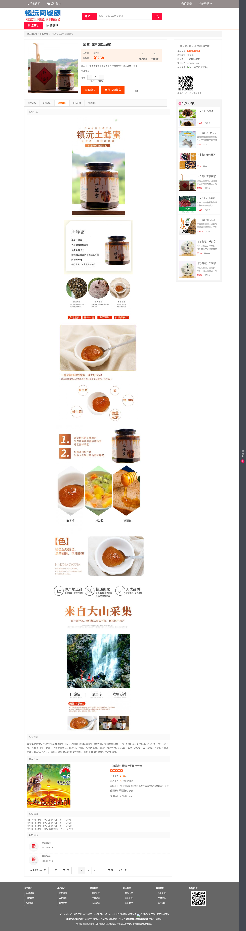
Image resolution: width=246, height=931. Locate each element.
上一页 (54, 870)
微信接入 (162, 903)
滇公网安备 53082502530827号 (154, 914)
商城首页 (34, 25)
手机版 (242, 921)
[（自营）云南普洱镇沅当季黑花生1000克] (187, 161)
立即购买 (90, 89)
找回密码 (63, 903)
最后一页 (122, 870)
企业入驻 (162, 893)
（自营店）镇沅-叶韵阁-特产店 (193, 46)
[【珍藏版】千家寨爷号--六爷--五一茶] (187, 269)
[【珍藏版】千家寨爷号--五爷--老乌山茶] (187, 248)
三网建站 (162, 898)
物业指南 (127, 888)
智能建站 (160, 888)
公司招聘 (30, 898)
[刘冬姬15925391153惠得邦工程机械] (33, 852)
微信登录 (186, 3)
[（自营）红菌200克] (187, 204)
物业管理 (129, 903)
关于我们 (28, 888)
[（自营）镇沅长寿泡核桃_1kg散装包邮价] (187, 226)
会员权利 (63, 898)
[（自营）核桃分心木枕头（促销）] (187, 139)
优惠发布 (96, 898)
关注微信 (55, 3)
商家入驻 (96, 893)
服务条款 (30, 893)
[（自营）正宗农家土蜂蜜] (187, 182)
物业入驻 (129, 898)
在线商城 (44, 34)
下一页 (66, 870)
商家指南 (94, 888)
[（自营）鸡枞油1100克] (187, 117)
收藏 (136, 91)
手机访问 (34, 3)
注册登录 (63, 893)
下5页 (110, 870)
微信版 (242, 928)
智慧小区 (129, 893)
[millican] (33, 865)
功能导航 (204, 3)
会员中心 (61, 888)
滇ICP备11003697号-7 (125, 914)
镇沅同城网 (32, 34)
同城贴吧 (52, 25)
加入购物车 (114, 89)
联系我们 (30, 903)
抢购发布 (96, 903)
